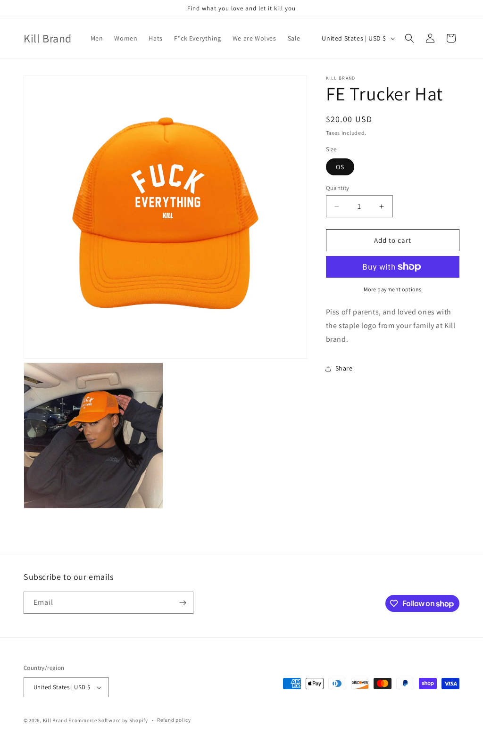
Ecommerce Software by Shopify (108, 720)
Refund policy (174, 720)
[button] (409, 38)
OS (340, 167)
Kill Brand (55, 720)
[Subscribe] (182, 603)
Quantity (338, 188)
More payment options (393, 289)
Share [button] (344, 368)
